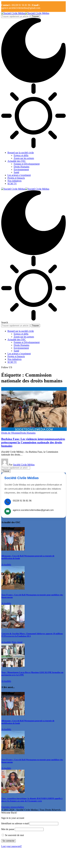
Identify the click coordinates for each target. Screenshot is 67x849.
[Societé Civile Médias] (25, 13)
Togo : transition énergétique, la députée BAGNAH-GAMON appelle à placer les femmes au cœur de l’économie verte (31, 799)
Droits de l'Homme (10, 433)
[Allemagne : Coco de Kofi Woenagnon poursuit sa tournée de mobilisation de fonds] (13, 549)
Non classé (17, 642)
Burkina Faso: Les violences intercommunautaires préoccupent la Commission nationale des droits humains (33, 442)
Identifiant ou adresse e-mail (15, 823)
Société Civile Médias (24, 464)
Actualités (6, 564)
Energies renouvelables (12, 807)
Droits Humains (28, 433)
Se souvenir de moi (14, 835)
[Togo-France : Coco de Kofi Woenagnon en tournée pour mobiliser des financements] (13, 588)
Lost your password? (11, 846)
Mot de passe (7, 829)
